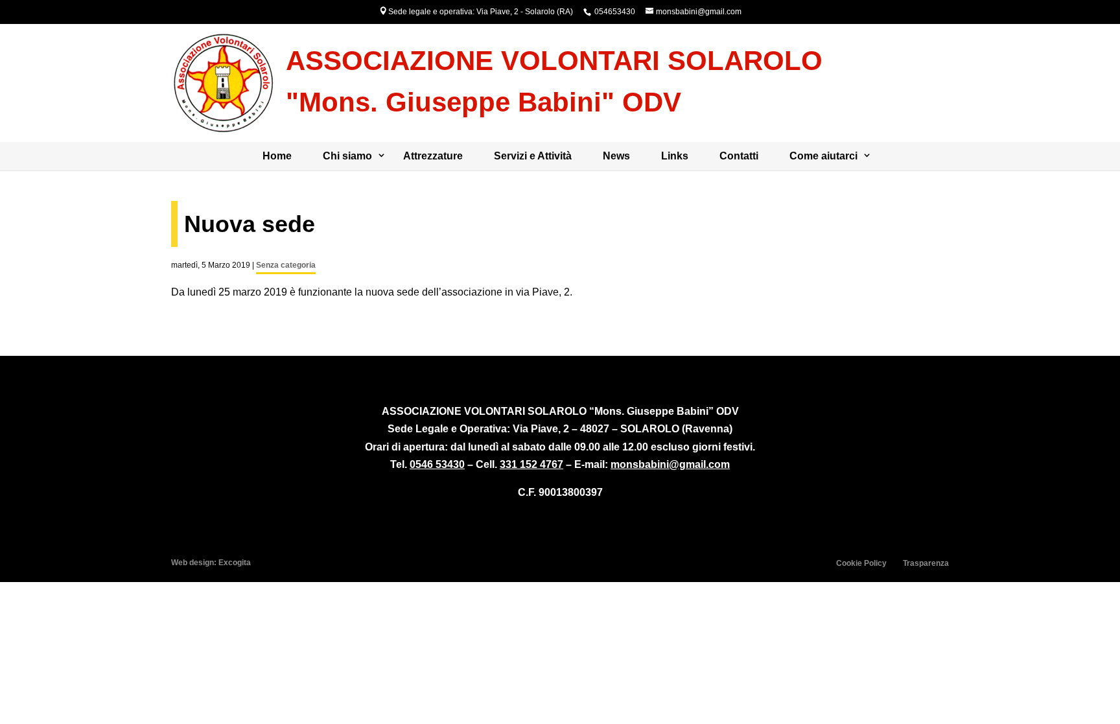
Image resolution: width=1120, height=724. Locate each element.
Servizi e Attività (533, 155)
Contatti (738, 155)
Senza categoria (286, 265)
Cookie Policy (861, 563)
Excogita (234, 562)
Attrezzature (433, 155)
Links (674, 155)
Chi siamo (347, 155)
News (616, 155)
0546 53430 (437, 464)
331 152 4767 (531, 464)
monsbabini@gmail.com (670, 464)
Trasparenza (926, 563)
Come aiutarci (823, 155)
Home (277, 155)
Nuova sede (249, 224)
